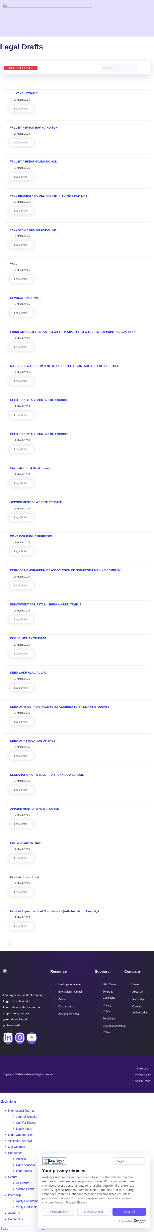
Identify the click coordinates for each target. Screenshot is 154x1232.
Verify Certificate (26, 1207)
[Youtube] (32, 1038)
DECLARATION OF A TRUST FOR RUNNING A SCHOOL (47, 774)
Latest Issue (24, 1128)
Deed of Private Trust (24, 877)
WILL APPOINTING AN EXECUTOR (33, 229)
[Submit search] (43, 1229)
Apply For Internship (29, 1201)
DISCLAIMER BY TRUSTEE (29, 638)
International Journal (21, 1110)
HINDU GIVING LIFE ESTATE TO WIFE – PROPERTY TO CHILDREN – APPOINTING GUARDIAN (73, 331)
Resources (15, 1152)
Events (12, 1177)
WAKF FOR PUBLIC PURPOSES (32, 536)
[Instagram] (20, 1038)
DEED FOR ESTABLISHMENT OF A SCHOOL (40, 400)
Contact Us (15, 1219)
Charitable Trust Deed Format (30, 468)
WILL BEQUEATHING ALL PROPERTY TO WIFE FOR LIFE (49, 195)
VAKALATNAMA (23, 93)
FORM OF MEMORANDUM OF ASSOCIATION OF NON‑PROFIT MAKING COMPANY (65, 570)
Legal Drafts (20, 108)
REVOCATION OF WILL (26, 298)
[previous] (5, 944)
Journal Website (26, 1116)
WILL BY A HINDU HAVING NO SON (34, 161)
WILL (13, 263)
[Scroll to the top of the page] (1, 1095)
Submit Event (25, 1189)
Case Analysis (25, 1165)
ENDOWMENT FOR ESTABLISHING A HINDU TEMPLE (45, 604)
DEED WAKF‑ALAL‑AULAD (28, 672)
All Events (22, 1183)
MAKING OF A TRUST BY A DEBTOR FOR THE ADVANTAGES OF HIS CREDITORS (64, 366)
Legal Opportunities (20, 1134)
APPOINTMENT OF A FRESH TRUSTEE (36, 502)
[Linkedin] (8, 1038)
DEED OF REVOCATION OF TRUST (33, 740)
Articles (21, 1158)
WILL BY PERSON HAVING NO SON (34, 127)
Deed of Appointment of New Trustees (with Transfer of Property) (54, 911)
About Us (14, 1213)
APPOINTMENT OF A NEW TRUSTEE (34, 808)
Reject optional (59, 1211)
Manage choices (93, 1211)
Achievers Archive (20, 1140)
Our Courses (16, 1146)
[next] (8, 944)
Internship (14, 1195)
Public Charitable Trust (26, 843)
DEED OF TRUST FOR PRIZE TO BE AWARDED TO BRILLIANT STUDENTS (59, 706)
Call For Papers (26, 1122)
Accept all (129, 1211)
